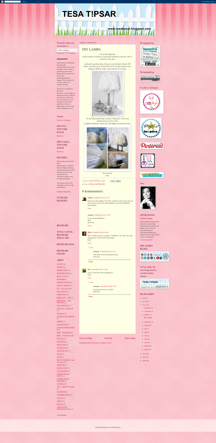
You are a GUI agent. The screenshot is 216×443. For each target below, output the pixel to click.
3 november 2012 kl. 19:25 (108, 286)
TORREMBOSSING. (63, 395)
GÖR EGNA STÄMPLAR (65, 309)
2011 (144, 354)
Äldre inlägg (130, 338)
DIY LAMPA (148, 318)
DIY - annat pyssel (62, 288)
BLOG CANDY (62, 276)
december (147, 308)
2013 (144, 301)
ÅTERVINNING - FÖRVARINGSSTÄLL (64, 408)
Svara (89, 208)
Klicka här (60, 136)
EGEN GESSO (61, 292)
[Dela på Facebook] (117, 181)
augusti (146, 325)
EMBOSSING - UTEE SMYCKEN (64, 302)
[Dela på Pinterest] (120, 181)
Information (60, 314)
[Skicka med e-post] (111, 181)
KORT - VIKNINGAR (64, 336)
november (147, 311)
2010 (144, 357)
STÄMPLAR (61, 384)
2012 (144, 305)
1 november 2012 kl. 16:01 (99, 269)
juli (145, 329)
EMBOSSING (61, 295)
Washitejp (60, 404)
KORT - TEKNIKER (63, 333)
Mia (89, 269)
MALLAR (60, 339)
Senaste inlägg (85, 338)
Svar (91, 247)
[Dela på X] (115, 181)
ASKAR (59, 267)
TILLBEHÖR (61, 392)
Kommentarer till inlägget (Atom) (100, 343)
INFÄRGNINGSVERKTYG (65, 317)
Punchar (59, 354)
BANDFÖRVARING (63, 273)
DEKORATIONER (63, 282)
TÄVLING (60, 398)
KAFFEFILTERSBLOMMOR (66, 329)
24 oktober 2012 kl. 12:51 (102, 198)
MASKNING (61, 342)
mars (146, 342)
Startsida (108, 338)
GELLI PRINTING (63, 306)
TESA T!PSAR (147, 219)
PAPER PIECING (62, 351)
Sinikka (90, 198)
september (147, 322)
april (146, 339)
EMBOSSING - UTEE (64, 298)
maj (145, 335)
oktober (147, 315)
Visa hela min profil (146, 240)
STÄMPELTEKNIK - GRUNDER (63, 380)
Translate (72, 53)
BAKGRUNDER (62, 270)
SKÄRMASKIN (62, 368)
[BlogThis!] (113, 181)
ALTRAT (91, 184)
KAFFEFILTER (100, 184)
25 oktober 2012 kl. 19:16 (108, 251)
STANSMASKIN (62, 371)
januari (146, 349)
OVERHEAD (61, 348)
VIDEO (59, 401)
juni (145, 332)
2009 (144, 361)
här (129, 123)
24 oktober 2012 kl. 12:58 (102, 215)
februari (147, 346)
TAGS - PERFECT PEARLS (65, 387)
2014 (144, 298)
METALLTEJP (61, 345)
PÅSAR (59, 357)
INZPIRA (60, 321)
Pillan (90, 232)
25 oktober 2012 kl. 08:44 (100, 232)
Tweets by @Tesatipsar (64, 120)
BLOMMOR (61, 279)
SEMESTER (61, 365)
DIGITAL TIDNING (63, 285)
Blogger (118, 427)
